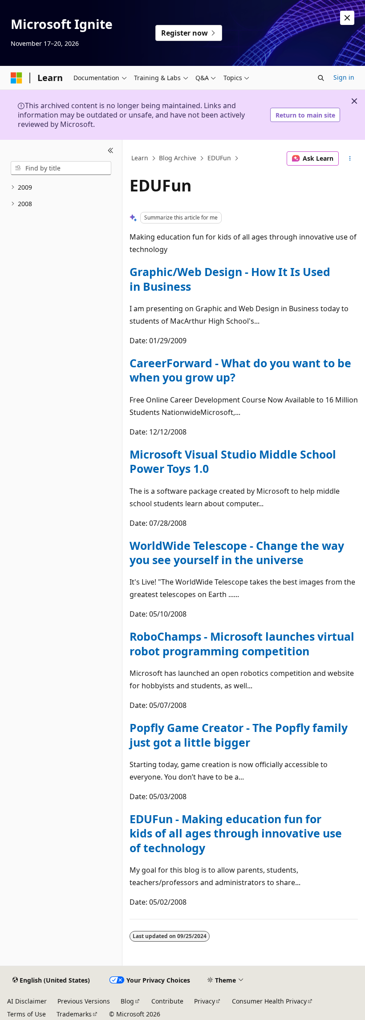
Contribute (167, 1001)
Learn (139, 158)
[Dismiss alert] (347, 18)
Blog (127, 1001)
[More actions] (350, 158)
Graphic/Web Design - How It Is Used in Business (230, 278)
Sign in (343, 77)
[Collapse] (110, 150)
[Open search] (321, 78)
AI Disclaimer (27, 1001)
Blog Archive (177, 158)
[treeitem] (61, 187)
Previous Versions (83, 1001)
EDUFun (219, 158)
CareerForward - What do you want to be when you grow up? (240, 370)
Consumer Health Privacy (269, 1001)
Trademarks (74, 1014)
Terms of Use (26, 1014)
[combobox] (61, 168)
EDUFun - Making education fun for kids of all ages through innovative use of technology (236, 833)
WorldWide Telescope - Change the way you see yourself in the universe (237, 552)
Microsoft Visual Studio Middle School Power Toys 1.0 (233, 461)
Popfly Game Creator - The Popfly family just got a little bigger (239, 734)
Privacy (204, 1001)
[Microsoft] (16, 78)
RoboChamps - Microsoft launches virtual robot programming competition (242, 643)
